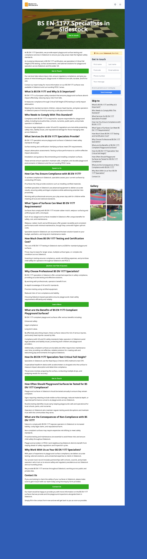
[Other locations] (115, 4)
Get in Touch (57, 71)
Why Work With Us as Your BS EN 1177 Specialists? (104, 172)
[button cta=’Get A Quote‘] (56, 266)
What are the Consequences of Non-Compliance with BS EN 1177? (105, 166)
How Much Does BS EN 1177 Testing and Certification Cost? (105, 134)
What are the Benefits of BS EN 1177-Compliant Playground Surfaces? (106, 146)
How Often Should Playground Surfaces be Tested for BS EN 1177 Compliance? (105, 159)
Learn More (56, 304)
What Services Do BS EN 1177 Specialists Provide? (103, 117)
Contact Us (56, 487)
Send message (106, 92)
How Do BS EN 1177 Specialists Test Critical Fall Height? (105, 152)
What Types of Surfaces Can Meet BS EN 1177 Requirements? (106, 129)
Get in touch (73, 35)
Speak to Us (56, 168)
